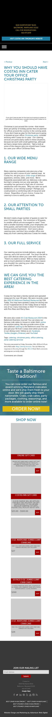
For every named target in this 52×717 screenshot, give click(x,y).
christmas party (23, 338)
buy (37, 471)
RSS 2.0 (30, 349)
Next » (45, 62)
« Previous (8, 62)
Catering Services (25, 346)
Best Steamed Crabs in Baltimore (26, 704)
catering (12, 338)
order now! (26, 408)
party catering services (13, 340)
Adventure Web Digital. (39, 713)
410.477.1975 (26, 33)
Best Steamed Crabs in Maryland (26, 706)
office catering (37, 338)
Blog (17, 346)
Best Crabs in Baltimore (15, 701)
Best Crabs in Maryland (36, 701)
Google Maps (26, 691)
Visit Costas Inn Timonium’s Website (26, 39)
